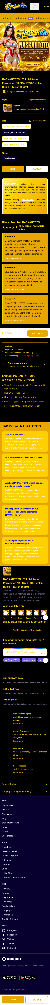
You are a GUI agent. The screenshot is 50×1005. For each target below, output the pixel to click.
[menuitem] (7, 18)
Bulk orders (7, 835)
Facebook (12, 934)
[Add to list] (6, 613)
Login (4, 827)
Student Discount (10, 822)
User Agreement (9, 966)
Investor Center (9, 851)
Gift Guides (7, 805)
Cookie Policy (37, 966)
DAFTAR (37, 999)
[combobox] (34, 6)
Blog (4, 818)
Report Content (9, 784)
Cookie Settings (10, 919)
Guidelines (7, 901)
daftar (5, 831)
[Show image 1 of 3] (22, 72)
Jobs (4, 868)
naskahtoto (7, 18)
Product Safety (9, 906)
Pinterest (11, 948)
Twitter (10, 939)
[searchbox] (25, 652)
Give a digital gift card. (30, 356)
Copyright (7, 910)
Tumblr (10, 943)
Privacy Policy (23, 966)
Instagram (12, 930)
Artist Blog (7, 873)
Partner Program (10, 855)
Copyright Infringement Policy (16, 791)
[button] (36, 617)
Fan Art (5, 809)
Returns (5, 893)
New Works (7, 814)
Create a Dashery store (13, 877)
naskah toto (23, 18)
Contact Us (7, 914)
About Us (6, 847)
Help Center (8, 897)
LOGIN (13, 999)
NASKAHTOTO (11, 184)
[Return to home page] (15, 6)
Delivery (6, 888)
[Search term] (35, 6)
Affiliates (6, 860)
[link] (12, 660)
